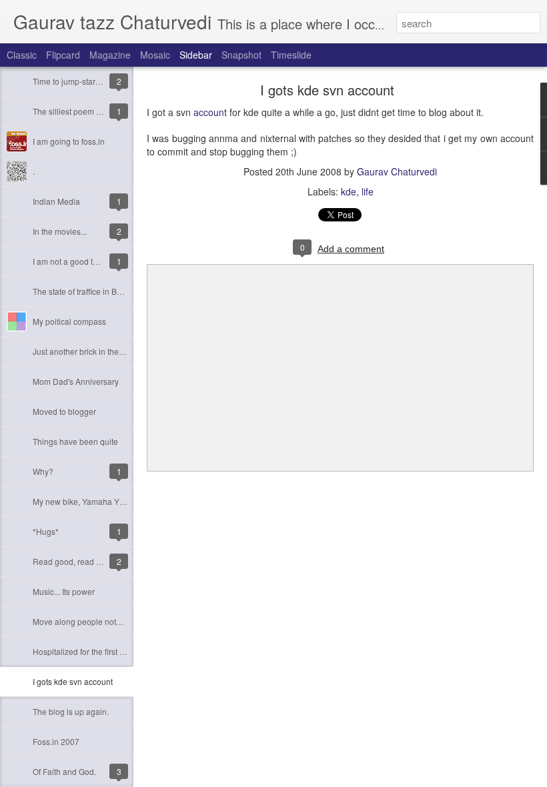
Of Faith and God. (64, 771)
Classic (22, 54)
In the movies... (60, 231)
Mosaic (155, 54)
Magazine (110, 54)
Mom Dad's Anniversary (76, 381)
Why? (43, 471)
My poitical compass (69, 321)
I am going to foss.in (69, 141)
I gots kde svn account (73, 681)
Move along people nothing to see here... (107, 621)
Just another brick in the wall (84, 351)
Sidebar (195, 54)
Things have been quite (75, 441)
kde (348, 191)
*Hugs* (46, 531)
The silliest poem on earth (79, 111)
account (210, 112)
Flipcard (63, 54)
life (368, 191)
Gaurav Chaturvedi (397, 171)
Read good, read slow (73, 561)
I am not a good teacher (75, 261)
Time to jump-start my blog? (83, 81)
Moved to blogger (64, 411)
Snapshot (241, 54)
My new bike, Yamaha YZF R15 (89, 501)
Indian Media (56, 201)
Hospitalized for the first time (84, 651)
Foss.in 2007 (56, 741)
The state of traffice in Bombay (87, 291)
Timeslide (291, 54)
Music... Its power (64, 591)
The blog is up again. (71, 711)
